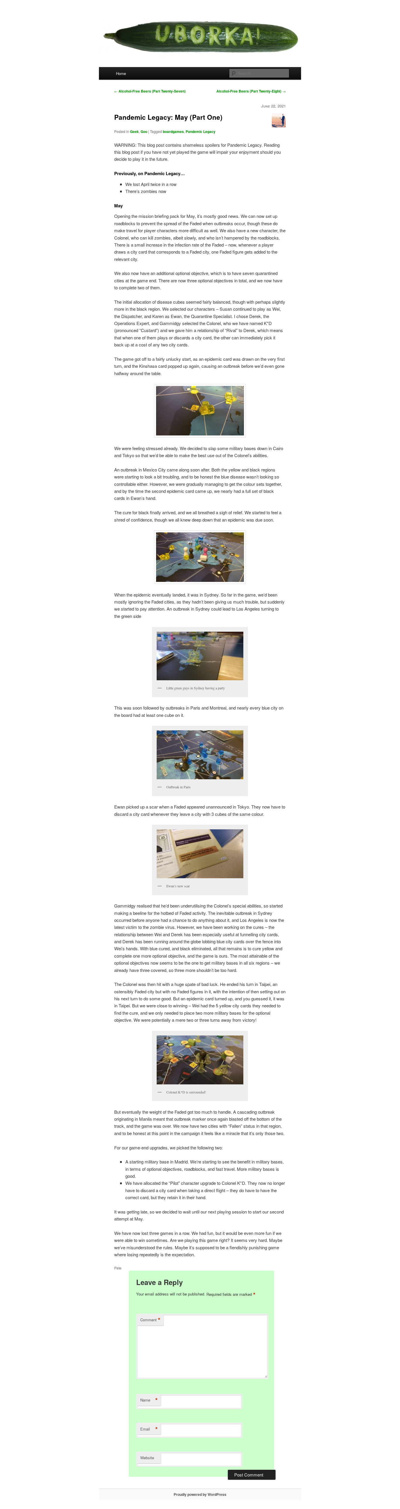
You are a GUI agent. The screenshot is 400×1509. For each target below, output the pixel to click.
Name (149, 1400)
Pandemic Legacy (201, 131)
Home (121, 73)
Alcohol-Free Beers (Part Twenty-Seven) (150, 91)
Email (149, 1429)
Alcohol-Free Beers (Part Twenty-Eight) (251, 91)
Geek (134, 131)
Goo (144, 131)
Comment (150, 1320)
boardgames (173, 131)
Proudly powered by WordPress (200, 1494)
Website (147, 1457)
